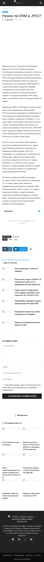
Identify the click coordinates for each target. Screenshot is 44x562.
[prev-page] (3, 333)
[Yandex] (25, 539)
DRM (10, 239)
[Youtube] (31, 539)
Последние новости (12, 423)
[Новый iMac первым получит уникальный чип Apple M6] (8, 303)
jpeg (15, 239)
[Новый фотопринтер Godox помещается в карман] (8, 314)
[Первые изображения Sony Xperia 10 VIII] (8, 325)
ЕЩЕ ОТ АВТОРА (10, 263)
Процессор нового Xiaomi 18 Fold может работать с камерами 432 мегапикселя (28, 282)
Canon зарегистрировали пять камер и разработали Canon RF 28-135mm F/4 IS (27, 292)
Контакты (38, 555)
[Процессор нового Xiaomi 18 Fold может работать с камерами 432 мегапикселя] (8, 282)
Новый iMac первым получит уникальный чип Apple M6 (31, 470)
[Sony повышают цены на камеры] (8, 271)
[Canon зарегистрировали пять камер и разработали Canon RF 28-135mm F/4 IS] (8, 293)
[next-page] (7, 333)
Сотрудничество (18, 555)
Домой (4, 8)
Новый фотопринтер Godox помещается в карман (10, 496)
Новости (12, 8)
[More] (30, 249)
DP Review (16, 237)
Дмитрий (9, 20)
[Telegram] (13, 539)
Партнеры (29, 555)
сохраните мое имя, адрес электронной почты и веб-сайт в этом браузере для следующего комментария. (21, 387)
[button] (3, 3)
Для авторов (7, 555)
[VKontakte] (19, 539)
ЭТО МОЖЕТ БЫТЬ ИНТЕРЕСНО (16, 260)
